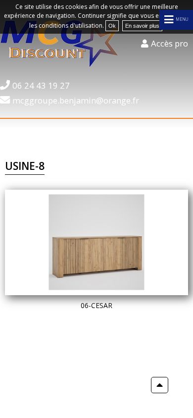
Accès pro (169, 43)
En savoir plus (142, 26)
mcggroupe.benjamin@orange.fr (75, 100)
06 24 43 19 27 (41, 85)
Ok (112, 26)
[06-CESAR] (96, 242)
